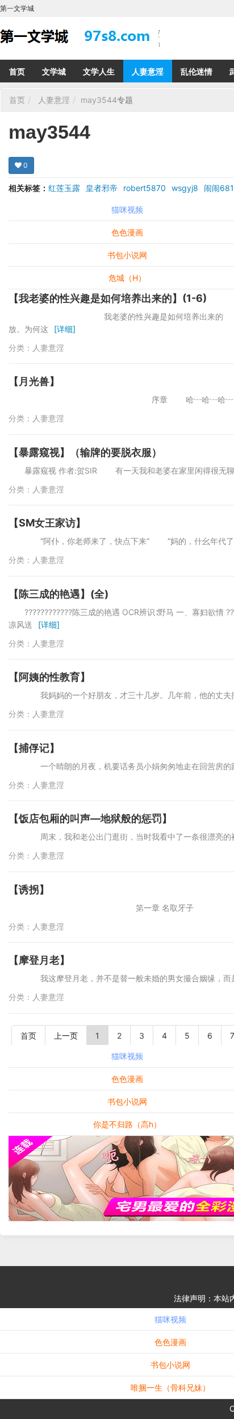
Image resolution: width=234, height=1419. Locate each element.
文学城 (54, 71)
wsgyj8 (185, 188)
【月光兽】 (34, 381)
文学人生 (99, 71)
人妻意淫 (148, 71)
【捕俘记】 (34, 748)
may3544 (99, 100)
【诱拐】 (29, 889)
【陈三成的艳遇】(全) (58, 594)
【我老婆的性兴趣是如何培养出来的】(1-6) (108, 298)
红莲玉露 (64, 188)
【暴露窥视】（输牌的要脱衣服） (85, 452)
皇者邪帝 (102, 188)
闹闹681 (219, 188)
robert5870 (144, 188)
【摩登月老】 (39, 960)
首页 (17, 71)
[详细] (65, 329)
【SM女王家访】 (47, 523)
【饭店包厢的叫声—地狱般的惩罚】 (90, 818)
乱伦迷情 (196, 71)
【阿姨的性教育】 (49, 677)
